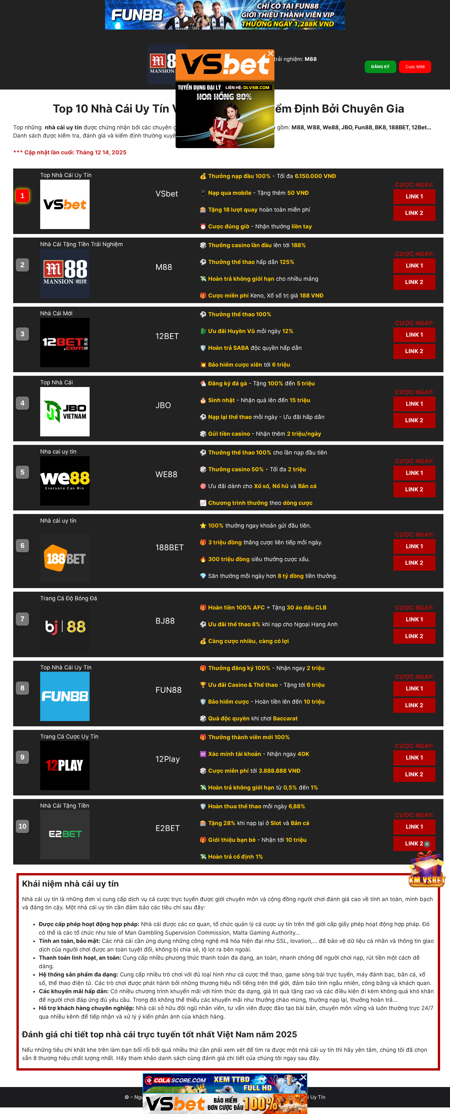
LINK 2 (414, 213)
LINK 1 (414, 196)
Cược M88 (415, 66)
